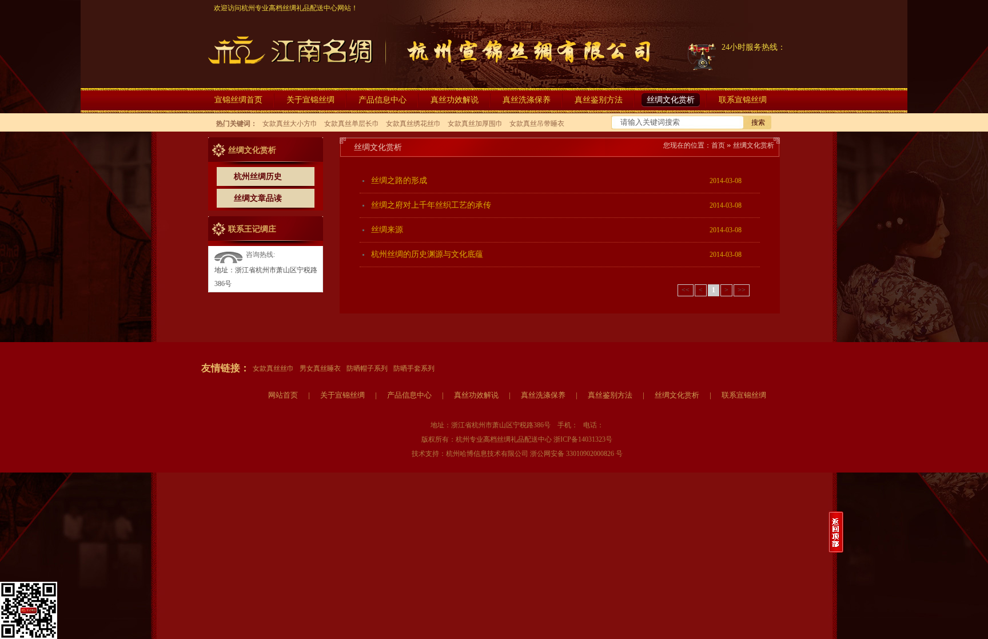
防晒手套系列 (414, 368)
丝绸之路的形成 (399, 180)
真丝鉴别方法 (610, 395)
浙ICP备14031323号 (582, 439)
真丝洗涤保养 (543, 395)
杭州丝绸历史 (258, 176)
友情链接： (225, 368)
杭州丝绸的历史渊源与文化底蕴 (427, 254)
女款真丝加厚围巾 (475, 124)
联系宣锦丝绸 (744, 395)
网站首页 (283, 395)
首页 (718, 145)
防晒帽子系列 (367, 368)
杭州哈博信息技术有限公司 (487, 454)
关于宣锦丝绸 (342, 395)
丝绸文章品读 (258, 198)
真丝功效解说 (476, 395)
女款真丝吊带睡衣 (536, 124)
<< (686, 290)
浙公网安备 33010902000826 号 (576, 454)
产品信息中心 (409, 395)
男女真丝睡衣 (320, 368)
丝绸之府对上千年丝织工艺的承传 (431, 205)
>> (742, 290)
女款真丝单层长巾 (351, 124)
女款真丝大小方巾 (289, 124)
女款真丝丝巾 (273, 368)
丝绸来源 (387, 229)
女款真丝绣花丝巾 (413, 124)
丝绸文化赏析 (753, 145)
